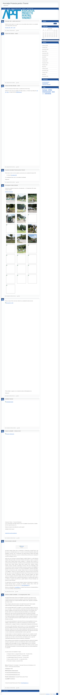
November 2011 (45, 76)
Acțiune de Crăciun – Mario (11, 33)
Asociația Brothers (45, 82)
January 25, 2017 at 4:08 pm (11, 82)
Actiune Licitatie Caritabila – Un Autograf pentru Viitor (17, 594)
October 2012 (44, 72)
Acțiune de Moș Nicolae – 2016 (12, 85)
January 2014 (44, 60)
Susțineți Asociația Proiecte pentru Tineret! (15, 170)
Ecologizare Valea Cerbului (11, 185)
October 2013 (44, 64)
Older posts (5, 690)
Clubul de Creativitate (46, 84)
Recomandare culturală (10, 541)
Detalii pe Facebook (9, 191)
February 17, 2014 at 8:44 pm (11, 687)
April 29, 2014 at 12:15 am (10, 591)
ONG (50, 90)
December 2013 (45, 62)
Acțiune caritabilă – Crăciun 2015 (13, 431)
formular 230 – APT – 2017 (10, 27)
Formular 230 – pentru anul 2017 (13, 21)
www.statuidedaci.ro (25, 585)
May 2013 (44, 66)
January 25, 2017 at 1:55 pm (11, 182)
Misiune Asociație (30, 8)
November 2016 (45, 49)
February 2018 (45, 45)
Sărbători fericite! (9, 399)
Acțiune (44, 90)
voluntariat (48, 93)
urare (43, 93)
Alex (8, 92)
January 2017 (44, 47)
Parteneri (24, 8)
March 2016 (44, 51)
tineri (53, 91)
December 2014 (45, 55)
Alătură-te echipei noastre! (16, 8)
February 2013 (45, 68)
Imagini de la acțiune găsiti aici (11, 533)
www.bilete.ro (17, 587)
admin (18, 30)
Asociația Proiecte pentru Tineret (15, 3)
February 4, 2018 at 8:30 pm (11, 30)
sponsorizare (46, 92)
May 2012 (44, 74)
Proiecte (8, 8)
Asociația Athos (45, 83)
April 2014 (44, 57)
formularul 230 (14, 175)
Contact (4, 8)
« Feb (44, 39)
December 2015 (45, 53)
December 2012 (45, 70)
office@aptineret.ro (24, 682)
